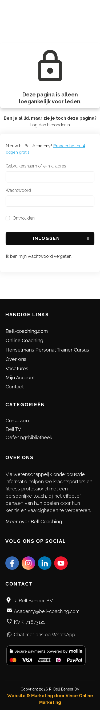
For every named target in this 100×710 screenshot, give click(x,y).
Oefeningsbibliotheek (29, 437)
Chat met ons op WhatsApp (44, 634)
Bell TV (13, 429)
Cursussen (17, 420)
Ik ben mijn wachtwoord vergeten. (39, 256)
